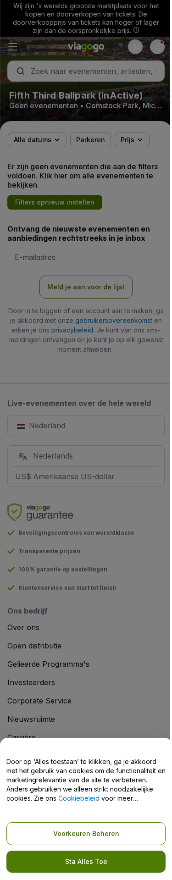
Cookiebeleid (79, 798)
